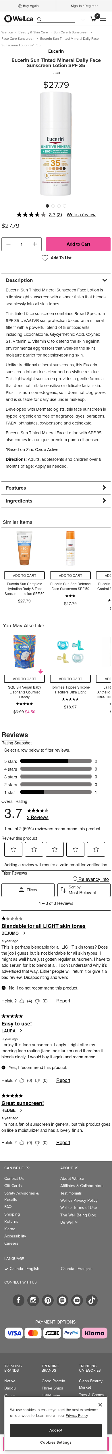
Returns (11, 1221)
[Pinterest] (48, 1300)
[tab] (56, 280)
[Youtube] (77, 1300)
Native (10, 1381)
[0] (93, 18)
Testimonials (71, 1193)
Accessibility (15, 1236)
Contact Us (14, 1179)
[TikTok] (92, 1300)
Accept (56, 1430)
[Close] (100, 1404)
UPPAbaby (51, 1396)
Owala (9, 1396)
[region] (55, 1423)
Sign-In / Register (84, 5)
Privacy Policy (77, 1415)
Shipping (12, 1214)
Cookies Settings (56, 1442)
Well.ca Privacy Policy (79, 1200)
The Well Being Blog (78, 1215)
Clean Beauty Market (91, 1384)
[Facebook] (18, 1300)
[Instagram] (33, 1300)
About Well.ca (72, 1179)
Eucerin (56, 51)
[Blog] (62, 1300)
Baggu (10, 1388)
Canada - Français (76, 1269)
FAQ (8, 1207)
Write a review (81, 214)
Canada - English (24, 1269)
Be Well (69, 1222)
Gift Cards (13, 1186)
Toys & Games (91, 1395)
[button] (8, 244)
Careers (11, 1243)
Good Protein (53, 1381)
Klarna (9, 1229)
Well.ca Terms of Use (78, 1208)
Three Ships (52, 1388)
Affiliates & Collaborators (82, 1186)
